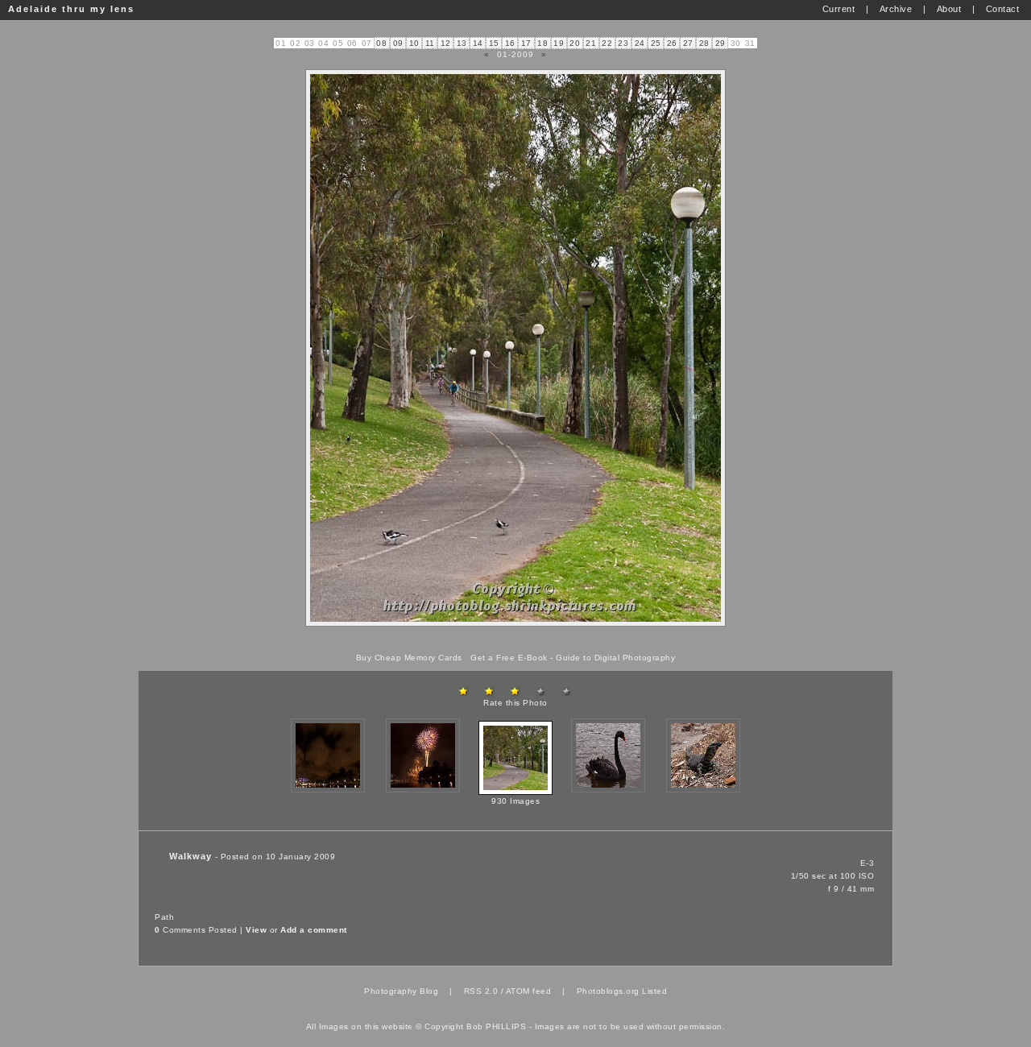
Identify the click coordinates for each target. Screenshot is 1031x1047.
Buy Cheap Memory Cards (409, 657)
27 (688, 43)
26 (672, 43)
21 (591, 43)
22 (607, 43)
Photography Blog (401, 991)
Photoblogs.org (608, 991)
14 (478, 43)
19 (558, 43)
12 (446, 43)
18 (542, 43)
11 (430, 43)
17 (526, 43)
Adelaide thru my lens (71, 9)
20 (574, 43)
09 (398, 43)
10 (414, 43)
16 (510, 43)
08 (381, 43)
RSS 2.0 (481, 991)
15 (494, 43)
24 (640, 43)
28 (704, 43)
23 (623, 43)
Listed (654, 991)
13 (462, 43)
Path (164, 917)
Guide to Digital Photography (615, 657)
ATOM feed (529, 991)
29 (720, 43)
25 (656, 43)
